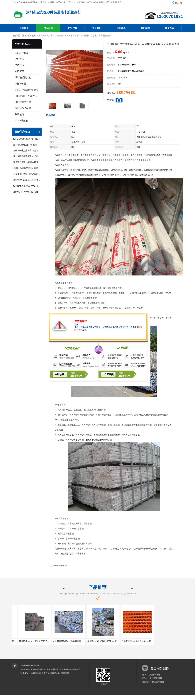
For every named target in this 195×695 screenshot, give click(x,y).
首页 (24, 36)
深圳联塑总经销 (23, 108)
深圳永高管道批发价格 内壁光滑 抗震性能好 (26, 139)
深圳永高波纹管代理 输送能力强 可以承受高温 (26, 156)
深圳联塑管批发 (45, 36)
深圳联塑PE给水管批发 (26, 90)
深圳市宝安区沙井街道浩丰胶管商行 (54, 669)
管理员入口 (55, 673)
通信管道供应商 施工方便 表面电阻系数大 (26, 180)
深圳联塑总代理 (23, 102)
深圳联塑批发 (22, 53)
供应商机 (48, 28)
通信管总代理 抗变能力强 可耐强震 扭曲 (26, 162)
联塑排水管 (20, 83)
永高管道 (19, 71)
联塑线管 (19, 114)
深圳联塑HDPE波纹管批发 (28, 96)
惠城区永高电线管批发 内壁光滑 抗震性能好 (26, 168)
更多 (38, 132)
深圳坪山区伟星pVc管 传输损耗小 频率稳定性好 (26, 145)
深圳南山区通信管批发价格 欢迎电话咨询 (133, 641)
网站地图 (65, 673)
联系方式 (169, 28)
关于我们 (96, 28)
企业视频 (72, 28)
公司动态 (121, 28)
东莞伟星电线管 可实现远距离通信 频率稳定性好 (26, 174)
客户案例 (145, 28)
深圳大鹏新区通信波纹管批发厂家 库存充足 (169, 641)
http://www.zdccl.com (58, 566)
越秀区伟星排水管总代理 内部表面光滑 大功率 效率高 (26, 186)
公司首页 (24, 28)
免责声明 (46, 673)
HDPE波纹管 (21, 120)
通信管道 (19, 59)
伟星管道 (19, 65)
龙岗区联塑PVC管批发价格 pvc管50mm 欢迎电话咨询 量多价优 (109, 641)
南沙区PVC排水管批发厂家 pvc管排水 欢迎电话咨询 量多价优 (74, 641)
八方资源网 (36, 673)
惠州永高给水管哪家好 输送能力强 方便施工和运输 (26, 192)
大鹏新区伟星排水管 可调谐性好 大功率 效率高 (26, 150)
